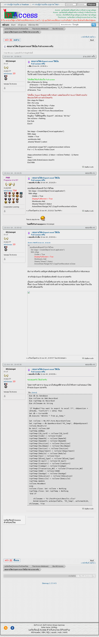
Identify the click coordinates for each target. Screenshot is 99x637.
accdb (53, 632)
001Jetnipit (11, 61)
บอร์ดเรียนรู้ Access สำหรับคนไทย (44, 630)
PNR (8, 178)
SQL (48, 632)
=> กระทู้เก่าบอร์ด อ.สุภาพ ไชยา (45, 4)
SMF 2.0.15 (38, 625)
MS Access (35, 632)
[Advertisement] (59, 537)
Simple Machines (58, 625)
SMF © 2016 (47, 625)
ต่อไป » (93, 37)
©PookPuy (65, 630)
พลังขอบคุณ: (9, 74)
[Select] (34, 393)
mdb (59, 632)
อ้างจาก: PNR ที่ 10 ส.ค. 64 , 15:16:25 (39, 242)
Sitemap (45, 583)
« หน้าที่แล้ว (85, 37)
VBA (43, 632)
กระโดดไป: (72, 576)
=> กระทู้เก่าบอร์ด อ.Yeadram (16, 4)
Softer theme (45, 627)
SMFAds (54, 627)
